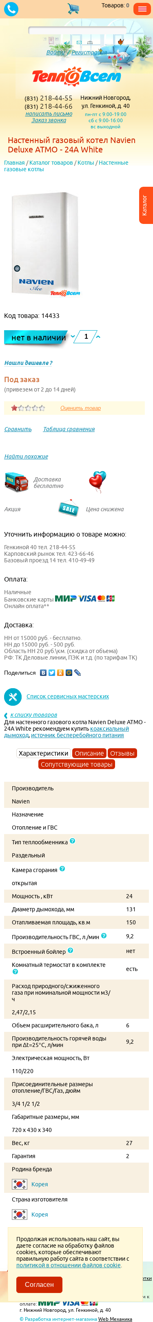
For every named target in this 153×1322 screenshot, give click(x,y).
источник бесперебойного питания (77, 735)
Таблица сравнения (69, 429)
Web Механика (115, 1319)
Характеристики (44, 753)
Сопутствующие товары (77, 764)
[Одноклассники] (60, 672)
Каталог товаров (51, 162)
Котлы (86, 162)
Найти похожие (26, 456)
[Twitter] (52, 672)
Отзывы (122, 753)
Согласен (39, 1284)
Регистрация (89, 52)
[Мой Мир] (69, 672)
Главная (14, 162)
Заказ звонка (48, 120)
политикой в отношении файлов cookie (68, 1265)
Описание (89, 753)
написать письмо (48, 113)
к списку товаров (33, 714)
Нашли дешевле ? (28, 363)
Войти (55, 52)
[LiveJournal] (77, 672)
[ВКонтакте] (43, 672)
